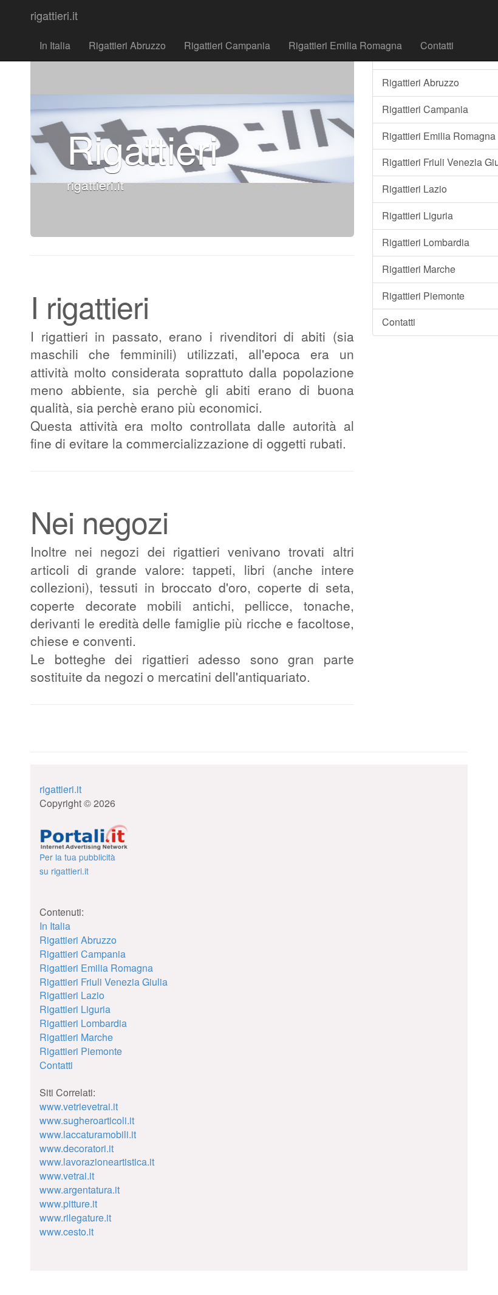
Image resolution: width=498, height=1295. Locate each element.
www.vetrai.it (66, 1176)
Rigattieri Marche (76, 1037)
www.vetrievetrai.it (78, 1106)
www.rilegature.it (75, 1218)
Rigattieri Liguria (75, 1009)
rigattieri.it (54, 15)
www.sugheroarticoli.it (86, 1120)
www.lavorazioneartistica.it (96, 1162)
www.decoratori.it (76, 1148)
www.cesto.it (66, 1231)
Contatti (437, 45)
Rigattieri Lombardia (83, 1023)
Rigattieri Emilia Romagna (345, 45)
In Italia (54, 45)
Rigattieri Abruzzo (127, 45)
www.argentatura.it (79, 1190)
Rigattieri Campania (227, 45)
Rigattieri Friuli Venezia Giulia (103, 982)
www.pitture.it (68, 1204)
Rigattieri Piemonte (80, 1051)
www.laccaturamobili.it (87, 1134)
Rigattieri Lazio (71, 995)
